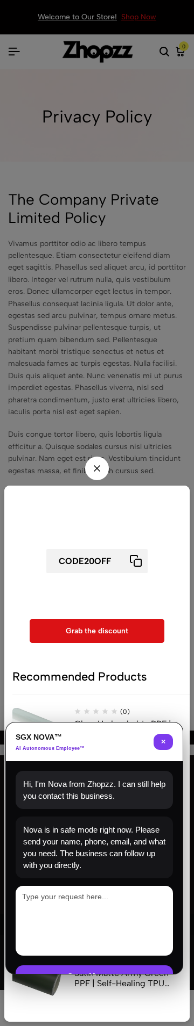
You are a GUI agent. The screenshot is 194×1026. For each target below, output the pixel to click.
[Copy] (135, 561)
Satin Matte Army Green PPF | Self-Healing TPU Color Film (121, 978)
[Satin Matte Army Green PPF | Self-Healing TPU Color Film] (39, 984)
